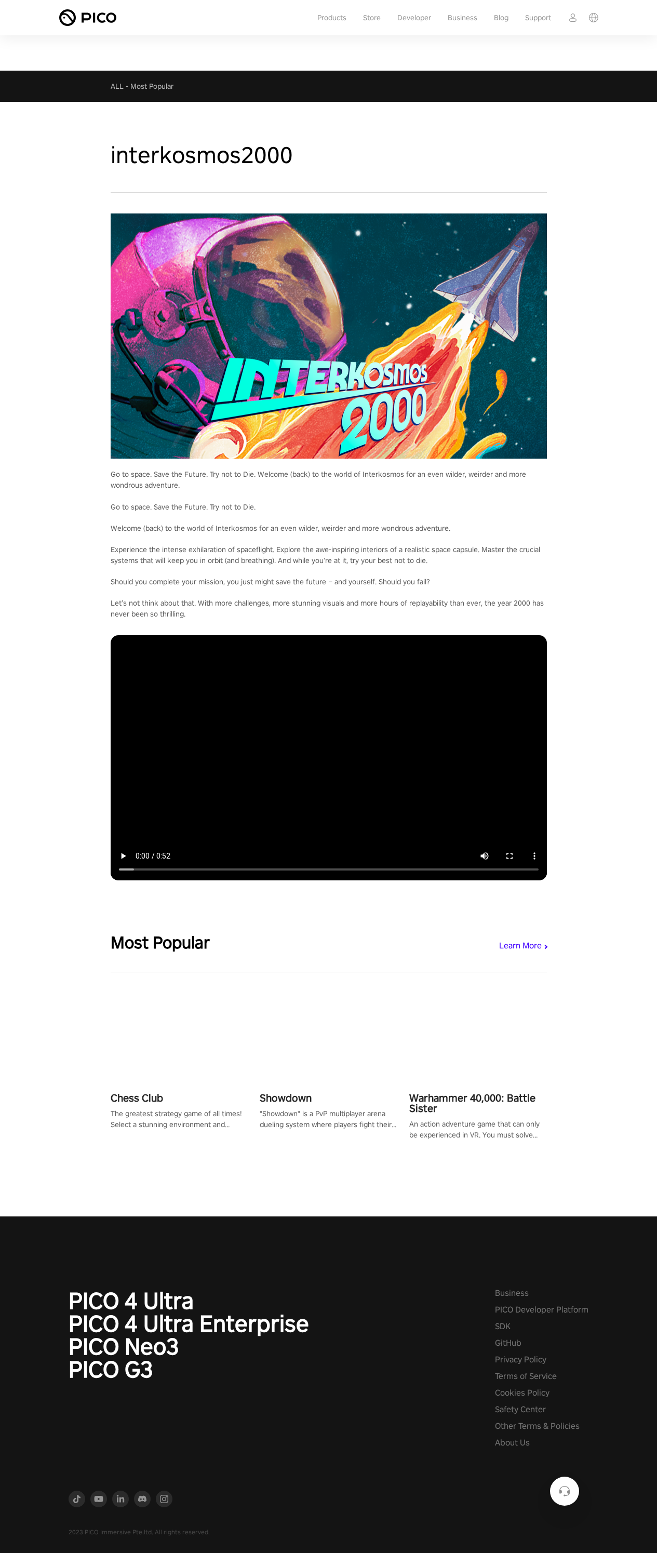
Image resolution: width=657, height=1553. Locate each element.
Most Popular (151, 86)
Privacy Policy (520, 1359)
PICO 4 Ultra (131, 1301)
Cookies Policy (522, 1392)
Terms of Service (526, 1376)
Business (462, 17)
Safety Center (520, 1409)
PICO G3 (111, 1369)
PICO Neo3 (124, 1346)
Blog (501, 17)
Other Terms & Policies (537, 1426)
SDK (503, 1326)
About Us (512, 1442)
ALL (117, 86)
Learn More (520, 945)
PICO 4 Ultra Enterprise (189, 1323)
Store (372, 17)
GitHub (508, 1342)
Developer (414, 17)
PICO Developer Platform (541, 1309)
